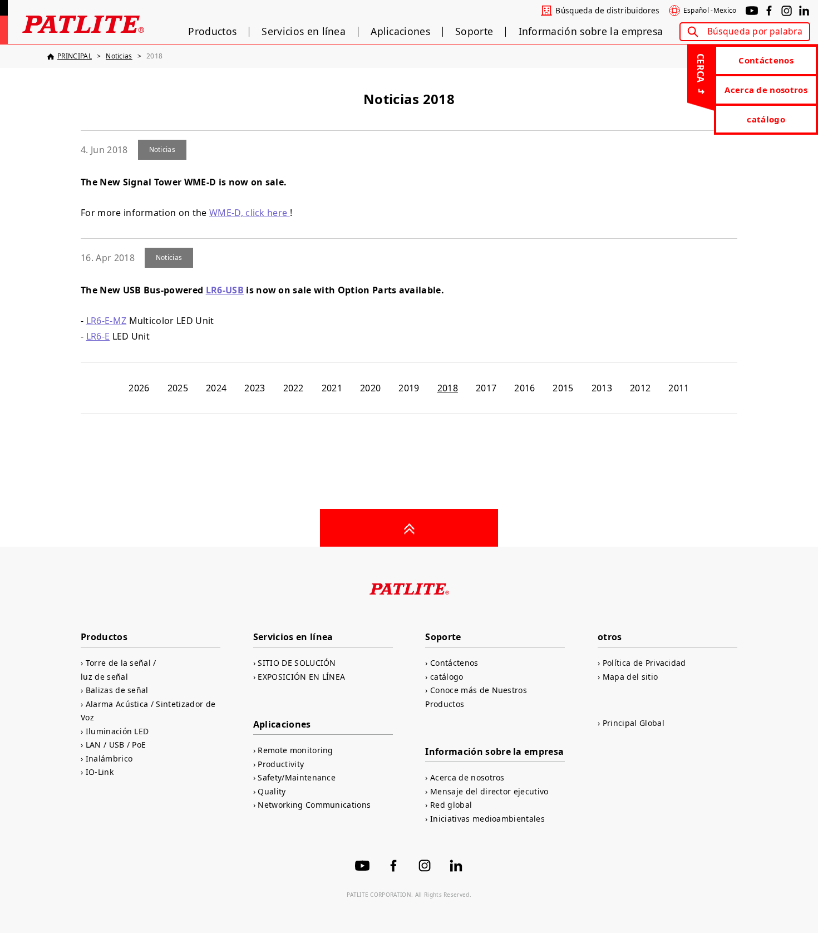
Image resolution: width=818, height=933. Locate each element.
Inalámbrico (109, 758)
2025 (177, 388)
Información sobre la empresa (591, 31)
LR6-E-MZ (106, 321)
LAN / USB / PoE (116, 744)
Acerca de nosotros (766, 89)
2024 (216, 388)
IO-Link (100, 772)
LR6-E (98, 336)
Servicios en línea (304, 31)
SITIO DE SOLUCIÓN (297, 662)
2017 (486, 388)
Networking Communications (314, 804)
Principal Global (633, 723)
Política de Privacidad (644, 662)
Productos (212, 31)
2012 (640, 388)
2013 (602, 388)
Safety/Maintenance (297, 777)
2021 (332, 388)
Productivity (281, 764)
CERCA (700, 68)
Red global (451, 804)
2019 (408, 388)
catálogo (766, 119)
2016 (524, 388)
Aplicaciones (400, 31)
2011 (678, 388)
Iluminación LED (117, 731)
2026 (139, 388)
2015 (563, 388)
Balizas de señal (117, 690)
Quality (271, 791)
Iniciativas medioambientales (487, 818)
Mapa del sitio (630, 676)
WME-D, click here (249, 213)
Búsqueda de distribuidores (607, 11)
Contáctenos (766, 60)
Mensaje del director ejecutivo (489, 791)
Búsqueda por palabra (754, 31)
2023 (254, 388)
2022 (293, 388)
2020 (370, 388)
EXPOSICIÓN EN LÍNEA (301, 676)
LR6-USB (225, 290)
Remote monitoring (295, 750)
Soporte (474, 31)
